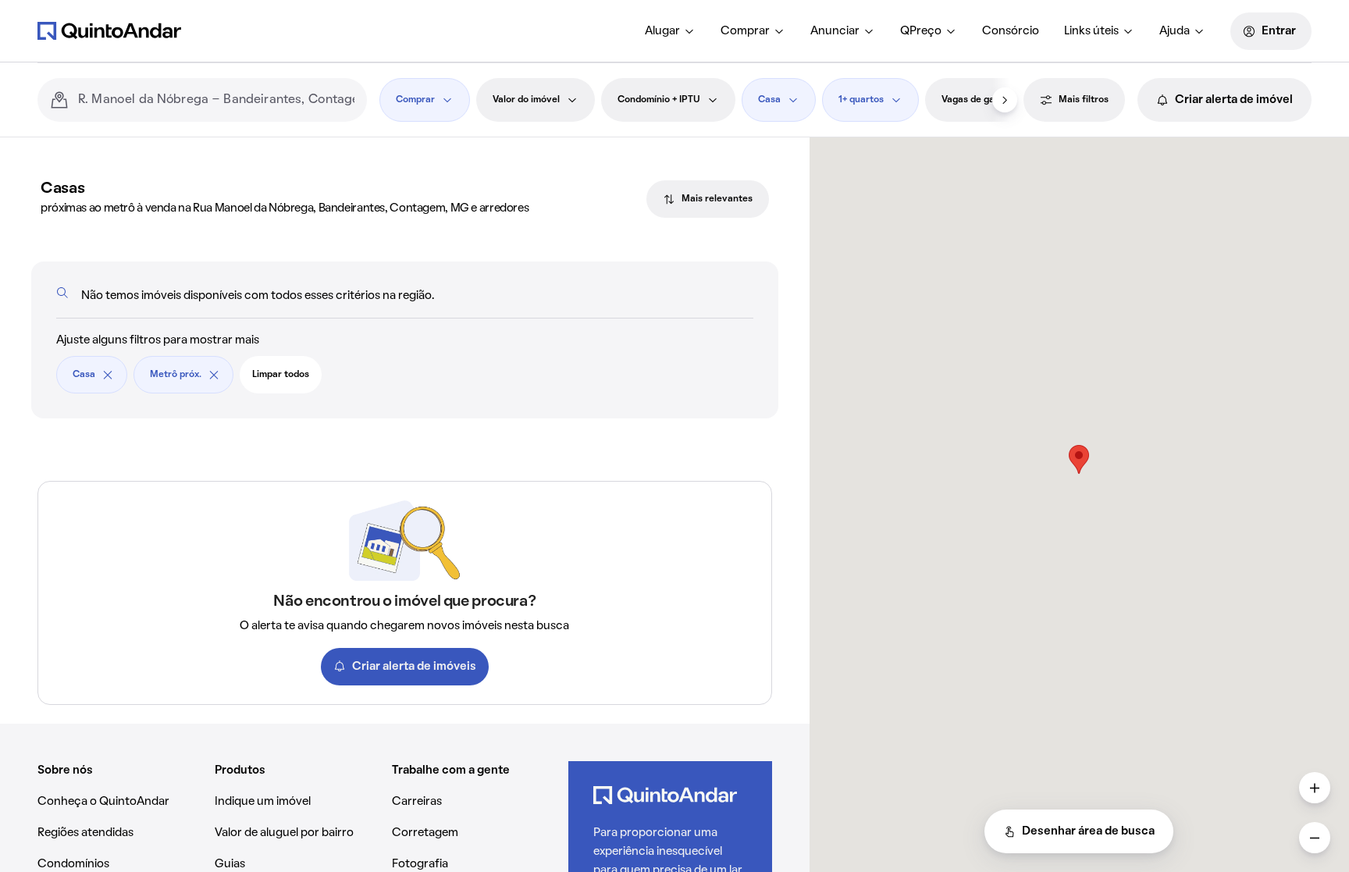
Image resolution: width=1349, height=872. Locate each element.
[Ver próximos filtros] (1004, 99)
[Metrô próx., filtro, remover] (214, 374)
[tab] (707, 199)
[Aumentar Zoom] (1314, 787)
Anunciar (835, 31)
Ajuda (1174, 31)
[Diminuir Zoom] (1314, 837)
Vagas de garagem (982, 100)
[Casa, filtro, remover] (107, 374)
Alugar (662, 31)
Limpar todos (280, 375)
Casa (769, 100)
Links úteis (1091, 31)
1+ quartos (861, 100)
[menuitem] (670, 31)
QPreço (920, 31)
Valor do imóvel (526, 100)
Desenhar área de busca (1088, 831)
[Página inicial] (109, 30)
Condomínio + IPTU (659, 100)
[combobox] (216, 100)
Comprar (745, 31)
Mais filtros (1084, 100)
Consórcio (1010, 31)
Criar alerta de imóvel (1234, 99)
